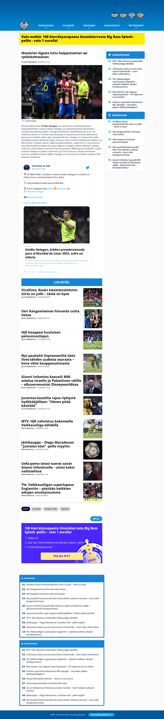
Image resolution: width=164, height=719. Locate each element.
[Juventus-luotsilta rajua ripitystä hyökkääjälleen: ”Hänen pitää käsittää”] (93, 405)
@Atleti (50, 188)
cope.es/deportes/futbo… (36, 202)
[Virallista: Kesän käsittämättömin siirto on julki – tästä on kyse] (93, 297)
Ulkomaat (68, 25)
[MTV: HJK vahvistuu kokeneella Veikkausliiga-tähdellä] (93, 428)
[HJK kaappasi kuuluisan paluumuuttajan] (93, 339)
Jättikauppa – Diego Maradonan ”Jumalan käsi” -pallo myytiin (47, 444)
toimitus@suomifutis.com (101, 715)
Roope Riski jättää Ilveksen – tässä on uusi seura (49, 678)
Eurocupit (36, 509)
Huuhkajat (89, 25)
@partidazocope (39, 169)
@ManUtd (62, 188)
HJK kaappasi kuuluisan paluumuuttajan (41, 334)
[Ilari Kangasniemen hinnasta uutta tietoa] (92, 318)
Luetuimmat (30, 643)
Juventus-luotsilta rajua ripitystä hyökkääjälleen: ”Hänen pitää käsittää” (48, 402)
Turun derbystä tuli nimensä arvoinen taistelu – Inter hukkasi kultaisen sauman (60, 689)
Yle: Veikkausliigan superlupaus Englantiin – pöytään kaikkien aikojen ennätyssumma (47, 488)
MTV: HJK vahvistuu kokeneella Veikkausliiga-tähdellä (47, 423)
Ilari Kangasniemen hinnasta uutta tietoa (50, 313)
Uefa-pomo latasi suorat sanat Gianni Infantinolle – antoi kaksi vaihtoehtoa (48, 467)
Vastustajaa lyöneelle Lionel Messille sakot (46, 683)
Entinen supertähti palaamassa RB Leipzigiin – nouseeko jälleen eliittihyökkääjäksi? (57, 672)
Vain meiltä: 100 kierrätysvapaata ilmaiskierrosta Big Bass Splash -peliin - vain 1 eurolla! (78, 38)
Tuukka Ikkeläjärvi (29, 62)
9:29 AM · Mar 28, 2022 (48, 272)
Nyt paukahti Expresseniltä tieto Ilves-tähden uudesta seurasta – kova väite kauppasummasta (48, 359)
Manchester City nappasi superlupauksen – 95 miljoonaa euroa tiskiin (60, 666)
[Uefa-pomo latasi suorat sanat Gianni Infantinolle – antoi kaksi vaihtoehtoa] (93, 471)
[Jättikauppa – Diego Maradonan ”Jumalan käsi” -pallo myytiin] (93, 449)
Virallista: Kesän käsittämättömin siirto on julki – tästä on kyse (49, 292)
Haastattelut (112, 25)
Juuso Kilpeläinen (28, 297)
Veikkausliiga (46, 25)
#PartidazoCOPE (35, 197)
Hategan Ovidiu (50, 509)
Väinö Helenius (27, 428)
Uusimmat (29, 578)
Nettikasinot (136, 25)
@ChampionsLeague (33, 191)
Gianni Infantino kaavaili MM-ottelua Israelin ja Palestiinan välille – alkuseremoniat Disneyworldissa (51, 380)
